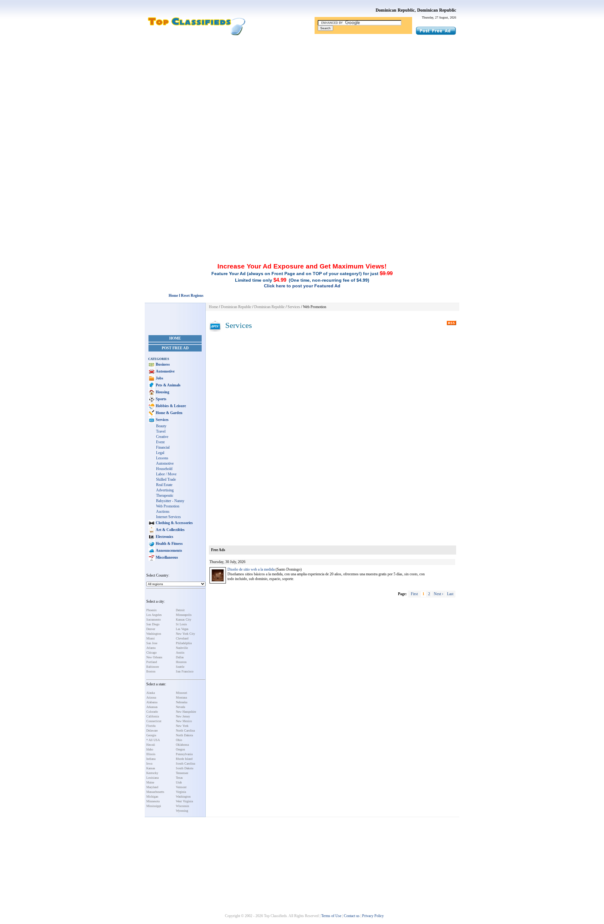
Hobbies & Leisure (170, 406)
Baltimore (152, 666)
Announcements (168, 550)
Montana (181, 697)
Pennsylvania (184, 754)
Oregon (180, 749)
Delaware (152, 730)
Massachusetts (155, 792)
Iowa (149, 763)
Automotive (165, 371)
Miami (150, 638)
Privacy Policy (373, 916)
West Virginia (184, 801)
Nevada (180, 707)
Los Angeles (154, 615)
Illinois (150, 754)
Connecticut (153, 721)
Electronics (164, 536)
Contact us (352, 916)
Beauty (161, 426)
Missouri (181, 692)
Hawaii (150, 744)
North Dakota (184, 735)
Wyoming (182, 810)
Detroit (180, 610)
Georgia (151, 735)
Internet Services (168, 517)
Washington (153, 633)
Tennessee (182, 773)
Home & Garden (168, 413)
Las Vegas (182, 629)
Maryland (152, 787)
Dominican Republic (236, 307)
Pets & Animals (168, 385)
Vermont (181, 787)
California (152, 716)
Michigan (152, 796)
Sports (160, 399)
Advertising (165, 490)
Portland (151, 662)
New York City (185, 633)
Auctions (163, 511)
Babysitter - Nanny (170, 501)
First (414, 594)
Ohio (179, 740)
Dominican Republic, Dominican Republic (416, 10)
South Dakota (184, 768)
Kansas (150, 768)
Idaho (149, 749)
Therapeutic (164, 495)
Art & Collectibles (170, 530)
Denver (150, 629)
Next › (438, 594)
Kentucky (152, 773)
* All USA (153, 740)
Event (160, 442)
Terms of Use (331, 916)
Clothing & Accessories (174, 523)
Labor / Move (166, 474)
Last (450, 594)
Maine (150, 782)
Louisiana (152, 777)
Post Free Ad (175, 348)
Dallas (180, 657)
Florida (150, 726)
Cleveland (182, 638)
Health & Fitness (169, 543)
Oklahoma (182, 744)
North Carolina (185, 730)
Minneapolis (184, 615)
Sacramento (153, 619)
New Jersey (183, 716)
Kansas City (183, 619)
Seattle (180, 666)
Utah (179, 782)
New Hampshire (186, 711)
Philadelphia (184, 643)
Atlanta (150, 648)
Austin (180, 652)
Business (162, 364)
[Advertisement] (302, 86)
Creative (162, 436)
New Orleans (154, 657)
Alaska (150, 692)
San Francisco (184, 671)
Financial (163, 447)
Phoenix (151, 610)
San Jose (151, 643)
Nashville (182, 648)
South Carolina (185, 763)
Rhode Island (184, 759)
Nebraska (181, 702)
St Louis (181, 624)
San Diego (152, 624)
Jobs (159, 378)
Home (175, 338)
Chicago (151, 652)
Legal (160, 453)
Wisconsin (182, 806)
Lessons (162, 458)
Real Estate (164, 485)
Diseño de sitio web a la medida (251, 569)
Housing (162, 392)
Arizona (151, 697)
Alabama (151, 702)
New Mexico (184, 721)
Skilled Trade (166, 479)
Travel (160, 431)
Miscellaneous (166, 557)
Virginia (181, 792)
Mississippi (153, 806)
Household (164, 469)
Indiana (150, 759)
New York (182, 726)
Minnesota (152, 801)
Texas (179, 777)
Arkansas (152, 707)
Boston (150, 671)
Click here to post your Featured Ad (302, 285)
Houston (181, 662)
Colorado (152, 711)
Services (162, 420)
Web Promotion (167, 506)
